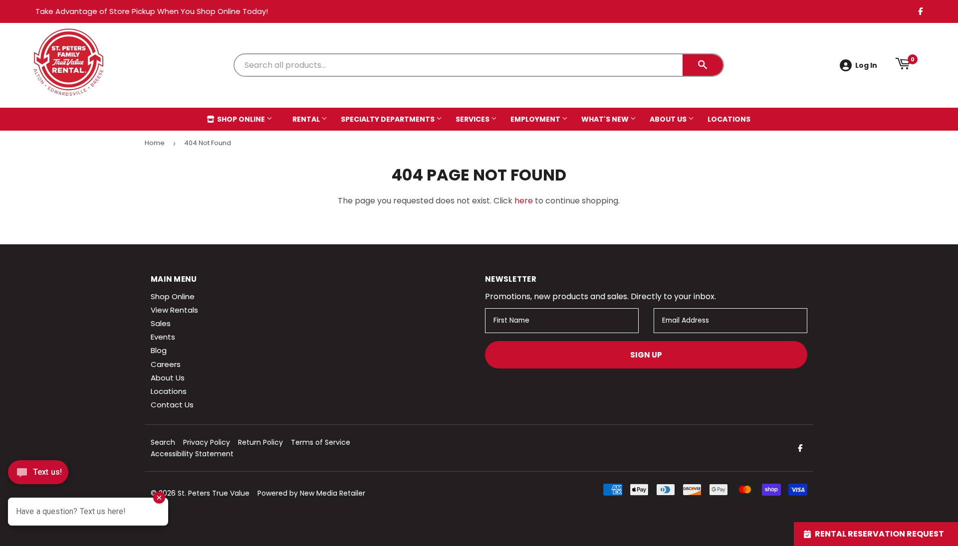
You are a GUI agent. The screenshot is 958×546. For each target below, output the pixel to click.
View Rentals (174, 310)
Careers (166, 364)
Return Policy (260, 442)
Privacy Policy (206, 442)
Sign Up (646, 355)
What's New (605, 119)
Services (473, 119)
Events (163, 337)
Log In (866, 65)
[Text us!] (38, 475)
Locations (729, 119)
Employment (536, 119)
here (523, 200)
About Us (669, 119)
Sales (161, 323)
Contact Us (172, 404)
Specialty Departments (388, 119)
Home (155, 143)
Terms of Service (320, 442)
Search (163, 442)
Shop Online (241, 119)
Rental (306, 119)
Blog (159, 350)
